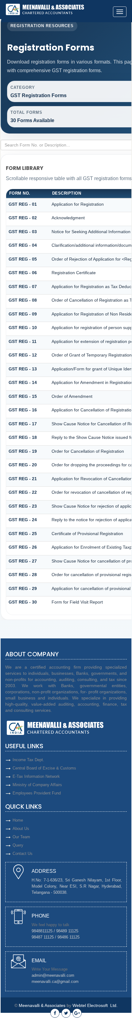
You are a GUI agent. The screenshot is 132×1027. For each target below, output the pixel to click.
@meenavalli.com (58, 975)
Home (18, 820)
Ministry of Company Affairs (37, 784)
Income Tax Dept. (28, 759)
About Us (21, 828)
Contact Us (23, 853)
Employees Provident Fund (37, 793)
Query (18, 845)
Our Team (21, 837)
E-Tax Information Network (36, 776)
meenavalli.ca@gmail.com (55, 981)
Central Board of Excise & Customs (44, 768)
